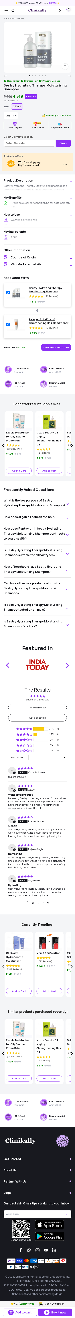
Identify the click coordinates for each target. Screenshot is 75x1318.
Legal (7, 1193)
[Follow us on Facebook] (21, 1250)
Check (63, 143)
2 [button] (33, 902)
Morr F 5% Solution (48, 953)
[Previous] (5, 76)
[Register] (66, 1214)
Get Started (12, 1159)
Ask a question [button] (37, 717)
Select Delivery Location (18, 136)
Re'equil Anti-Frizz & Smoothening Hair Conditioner (48, 321)
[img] (25, 768)
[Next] (69, 76)
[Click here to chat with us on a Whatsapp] (29, 1250)
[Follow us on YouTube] (46, 1250)
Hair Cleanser (17, 18)
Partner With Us (15, 1181)
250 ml (17, 106)
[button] (12, 1303)
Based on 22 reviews (37, 699)
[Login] (60, 10)
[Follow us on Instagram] (37, 1250)
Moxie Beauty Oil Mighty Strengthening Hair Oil (48, 438)
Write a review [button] (37, 707)
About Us (10, 1170)
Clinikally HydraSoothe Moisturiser (14, 957)
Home (6, 18)
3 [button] (38, 902)
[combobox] (13, 10)
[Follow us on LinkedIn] (54, 1250)
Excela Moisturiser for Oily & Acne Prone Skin (18, 436)
